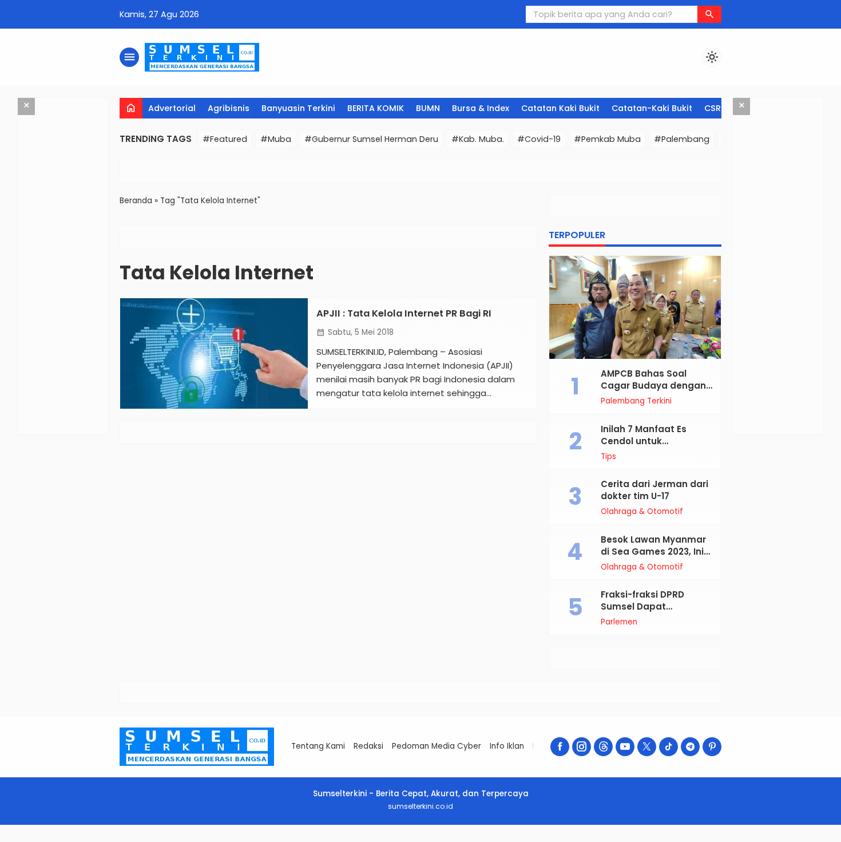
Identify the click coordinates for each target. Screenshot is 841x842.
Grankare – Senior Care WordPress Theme (392, 840)
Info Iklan (507, 746)
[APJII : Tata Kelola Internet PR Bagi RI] (214, 353)
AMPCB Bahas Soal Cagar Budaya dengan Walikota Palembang (653, 385)
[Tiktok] (668, 746)
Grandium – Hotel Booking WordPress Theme (298, 840)
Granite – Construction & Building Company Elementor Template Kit (359, 840)
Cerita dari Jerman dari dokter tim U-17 (654, 490)
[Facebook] (559, 746)
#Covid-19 (539, 139)
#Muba (275, 139)
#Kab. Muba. (477, 139)
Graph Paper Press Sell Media (505, 840)
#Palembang (681, 139)
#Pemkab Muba (607, 139)
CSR (712, 108)
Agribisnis (228, 108)
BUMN (428, 108)
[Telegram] (690, 746)
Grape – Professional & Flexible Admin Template (480, 840)
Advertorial (172, 108)
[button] (709, 14)
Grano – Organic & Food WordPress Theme (453, 840)
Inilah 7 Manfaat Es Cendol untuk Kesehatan (644, 441)
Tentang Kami (318, 746)
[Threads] (603, 746)
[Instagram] (581, 746)
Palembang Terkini (636, 401)
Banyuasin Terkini (298, 108)
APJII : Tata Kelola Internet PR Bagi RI (403, 313)
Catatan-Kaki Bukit (652, 108)
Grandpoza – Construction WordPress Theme (326, 840)
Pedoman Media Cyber (436, 746)
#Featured (225, 139)
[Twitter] (646, 746)
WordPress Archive (278, 840)
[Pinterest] (712, 746)
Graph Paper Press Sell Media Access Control (530, 840)
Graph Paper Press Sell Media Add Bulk (557, 840)
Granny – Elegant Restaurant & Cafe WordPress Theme (422, 840)
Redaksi (368, 746)
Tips (608, 457)
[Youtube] (625, 746)
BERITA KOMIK (375, 108)
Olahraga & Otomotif (642, 512)
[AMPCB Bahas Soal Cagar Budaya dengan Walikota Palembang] (635, 307)
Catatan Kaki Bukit (560, 108)
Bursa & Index (480, 108)
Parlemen (619, 622)
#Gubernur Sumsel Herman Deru (371, 139)
